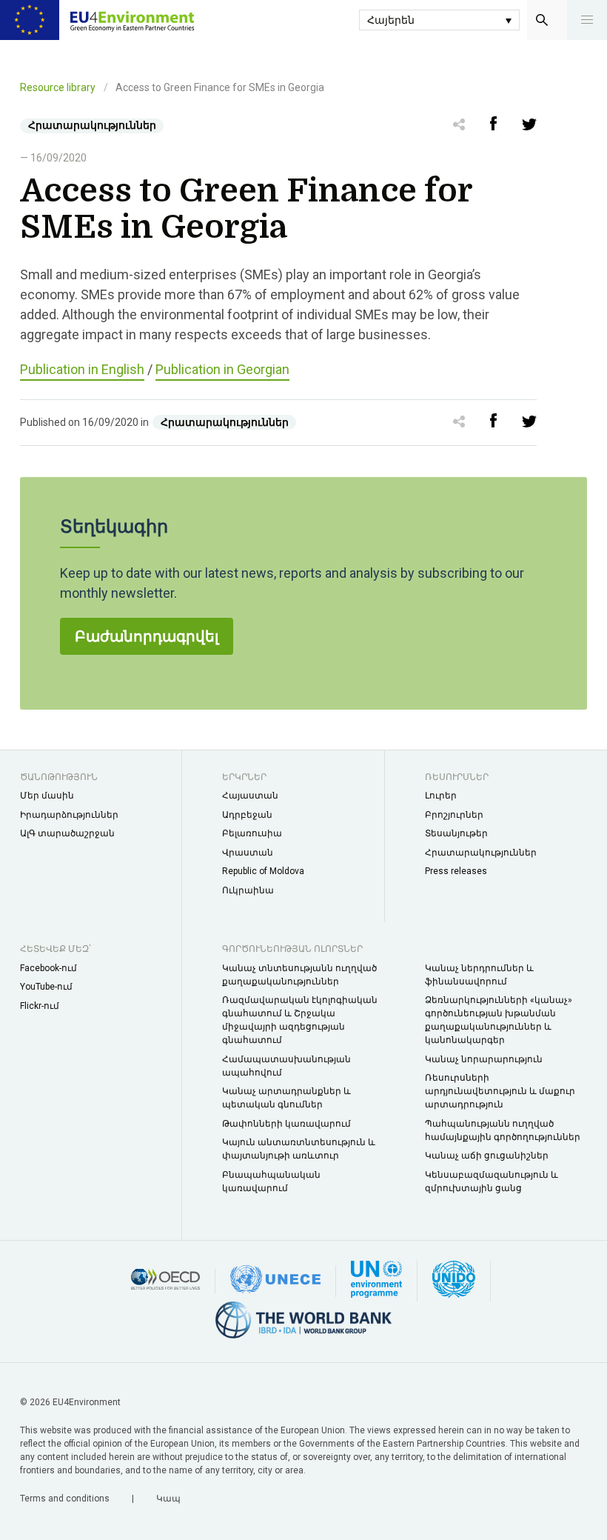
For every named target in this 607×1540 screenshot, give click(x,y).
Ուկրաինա (248, 890)
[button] (587, 20)
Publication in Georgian (222, 369)
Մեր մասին (47, 795)
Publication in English (82, 369)
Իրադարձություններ (69, 815)
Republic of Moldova (263, 871)
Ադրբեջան (247, 815)
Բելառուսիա (252, 833)
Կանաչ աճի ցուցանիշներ (487, 1155)
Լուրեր (441, 795)
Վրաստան (247, 852)
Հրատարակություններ (481, 852)
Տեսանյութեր (456, 833)
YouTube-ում (46, 986)
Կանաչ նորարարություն (484, 1059)
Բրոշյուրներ (454, 815)
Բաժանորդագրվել (146, 636)
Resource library (57, 87)
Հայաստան (250, 795)
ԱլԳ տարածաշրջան (67, 833)
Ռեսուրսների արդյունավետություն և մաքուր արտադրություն (500, 1091)
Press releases (456, 871)
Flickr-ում (39, 1006)
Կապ (168, 1498)
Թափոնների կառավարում (286, 1124)
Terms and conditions (66, 1498)
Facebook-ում (48, 968)
